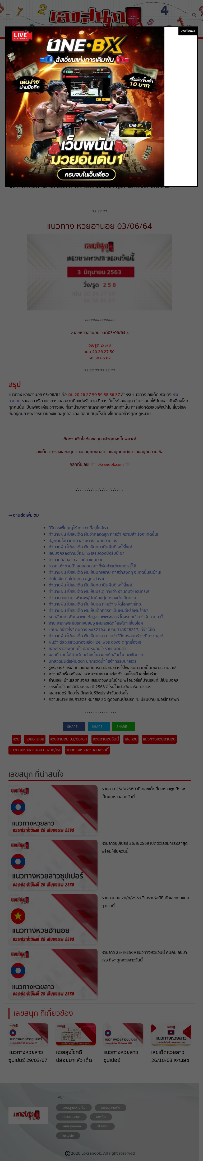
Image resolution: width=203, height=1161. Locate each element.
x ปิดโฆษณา (188, 31)
